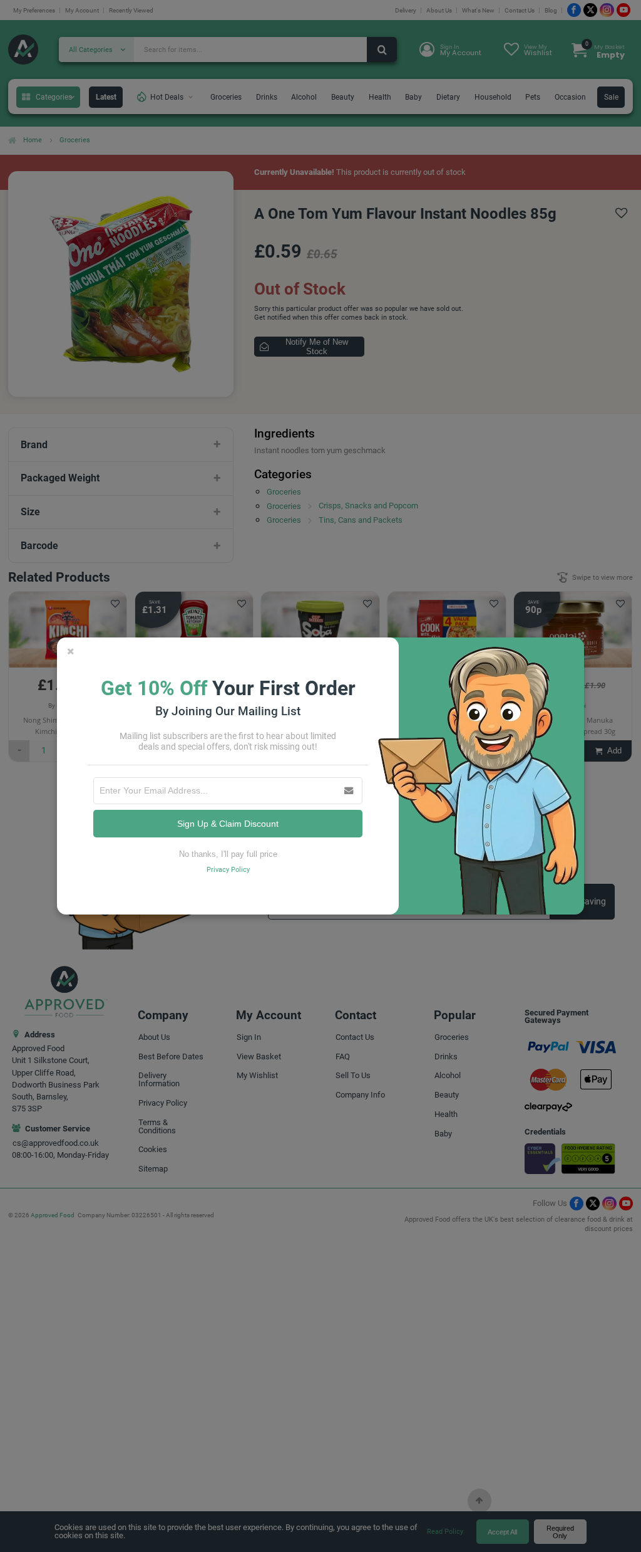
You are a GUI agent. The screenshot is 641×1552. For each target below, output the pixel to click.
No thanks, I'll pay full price (228, 854)
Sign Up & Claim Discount (228, 824)
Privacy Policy (228, 869)
